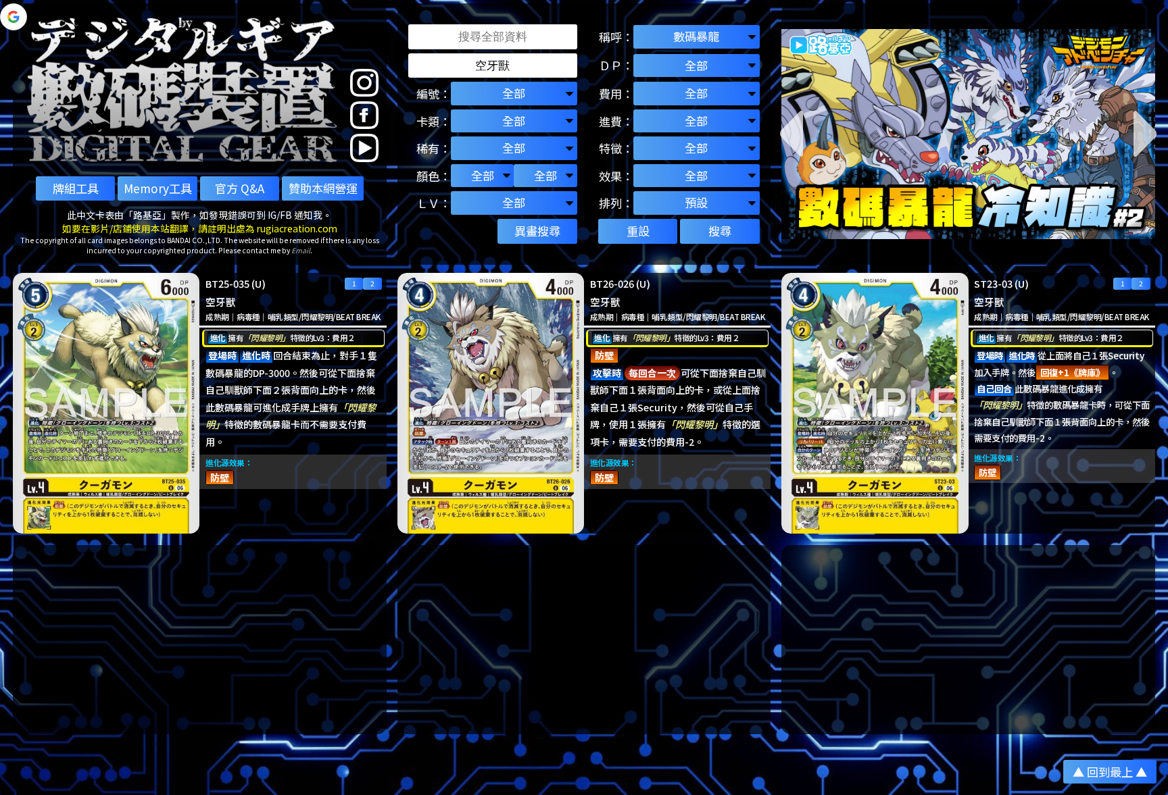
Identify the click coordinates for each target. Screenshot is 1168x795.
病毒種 (248, 316)
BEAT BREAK (358, 316)
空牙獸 (220, 301)
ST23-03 (993, 283)
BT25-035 (227, 283)
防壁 (219, 477)
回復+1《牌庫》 (1072, 372)
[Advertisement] (200, 639)
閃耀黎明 (317, 316)
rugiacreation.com (297, 228)
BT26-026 (612, 283)
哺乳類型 (283, 316)
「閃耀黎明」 (266, 337)
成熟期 (216, 316)
